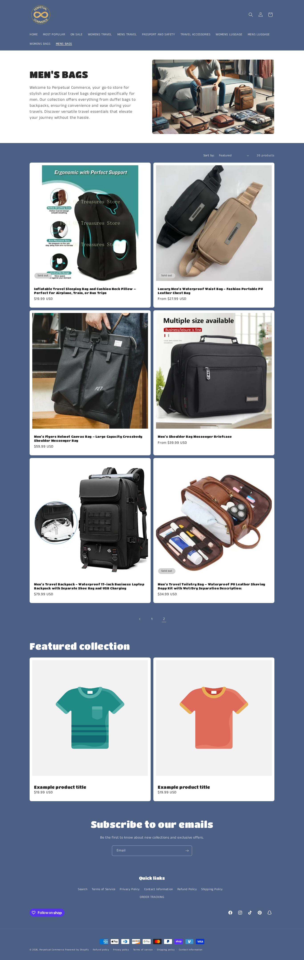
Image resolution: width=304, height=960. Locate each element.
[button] (251, 15)
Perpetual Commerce (51, 950)
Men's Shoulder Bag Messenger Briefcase (195, 436)
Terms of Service (104, 889)
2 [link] (164, 618)
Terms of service (143, 950)
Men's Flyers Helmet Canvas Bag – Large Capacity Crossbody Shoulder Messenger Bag (88, 438)
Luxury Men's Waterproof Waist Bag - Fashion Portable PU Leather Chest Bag (210, 290)
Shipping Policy (212, 889)
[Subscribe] (187, 850)
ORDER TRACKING (152, 897)
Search (82, 889)
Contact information (191, 950)
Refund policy (101, 950)
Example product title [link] (60, 787)
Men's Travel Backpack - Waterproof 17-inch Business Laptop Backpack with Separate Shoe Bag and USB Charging (89, 586)
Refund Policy (187, 889)
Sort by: (209, 155)
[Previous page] (140, 619)
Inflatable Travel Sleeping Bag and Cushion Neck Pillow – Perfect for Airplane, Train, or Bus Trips (85, 290)
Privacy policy (121, 950)
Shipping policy (166, 950)
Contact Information (158, 889)
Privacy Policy (130, 889)
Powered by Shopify (77, 950)
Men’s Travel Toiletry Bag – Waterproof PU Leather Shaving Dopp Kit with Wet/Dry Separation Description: (211, 586)
